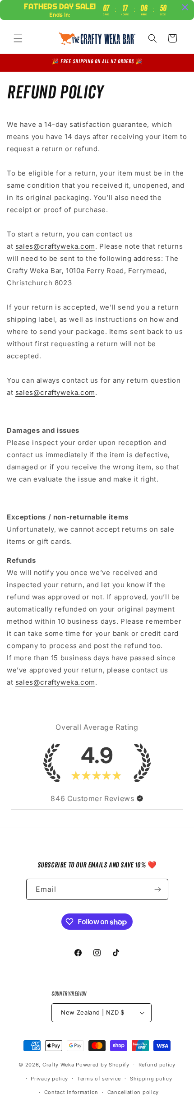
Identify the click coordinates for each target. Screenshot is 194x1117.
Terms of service (99, 1078)
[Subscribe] (158, 889)
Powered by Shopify (102, 1064)
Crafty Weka (58, 1064)
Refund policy (157, 1064)
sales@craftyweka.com (55, 246)
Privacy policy (49, 1078)
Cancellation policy (133, 1092)
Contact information (71, 1092)
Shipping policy (151, 1078)
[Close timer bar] (185, 7)
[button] (18, 38)
